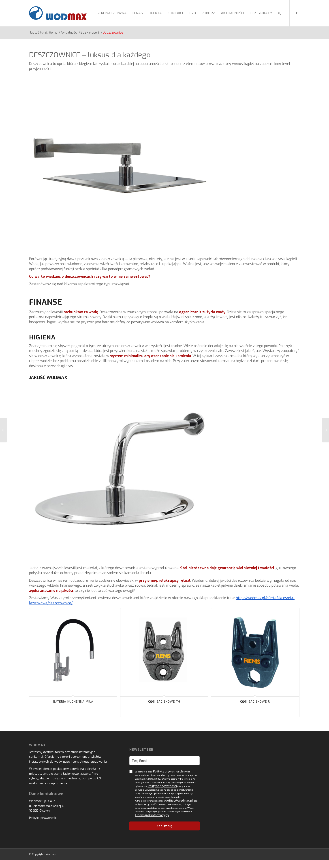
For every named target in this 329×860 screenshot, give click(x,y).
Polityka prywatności (43, 818)
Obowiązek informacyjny (152, 815)
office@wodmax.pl (180, 800)
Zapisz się (164, 826)
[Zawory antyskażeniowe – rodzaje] (3, 430)
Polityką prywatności (167, 771)
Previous (36, 650)
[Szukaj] (279, 13)
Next (293, 650)
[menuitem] (112, 13)
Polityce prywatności (162, 786)
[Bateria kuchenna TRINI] (325, 430)
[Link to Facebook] (296, 13)
